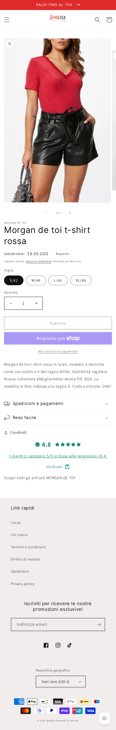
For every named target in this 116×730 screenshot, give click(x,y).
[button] (7, 20)
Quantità (11, 292)
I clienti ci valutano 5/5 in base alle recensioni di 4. (58, 456)
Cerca (16, 522)
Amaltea (50, 720)
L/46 (58, 280)
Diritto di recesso (26, 559)
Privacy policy (22, 583)
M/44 (36, 280)
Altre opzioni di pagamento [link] (58, 351)
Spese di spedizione (38, 261)
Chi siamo (19, 534)
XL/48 (81, 280)
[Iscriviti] (99, 624)
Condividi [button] (18, 432)
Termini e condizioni (28, 546)
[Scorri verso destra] (70, 213)
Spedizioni (20, 571)
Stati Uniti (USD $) (56, 681)
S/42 (14, 280)
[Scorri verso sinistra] (46, 213)
